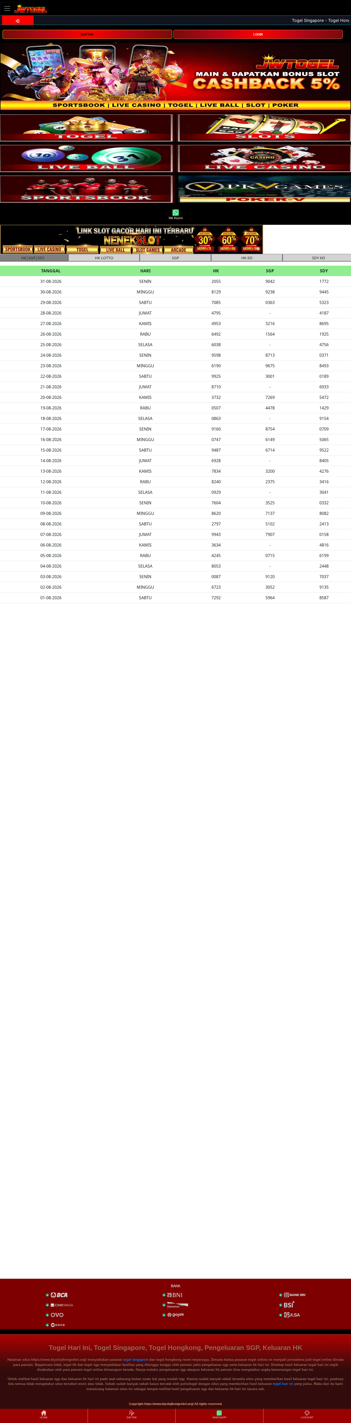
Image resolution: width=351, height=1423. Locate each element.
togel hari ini (283, 1384)
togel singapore (135, 1360)
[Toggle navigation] (7, 8)
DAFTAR (87, 34)
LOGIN (258, 34)
